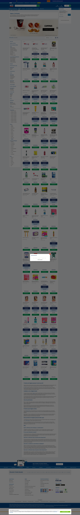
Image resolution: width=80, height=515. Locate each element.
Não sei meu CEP (40, 259)
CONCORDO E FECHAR (65, 511)
